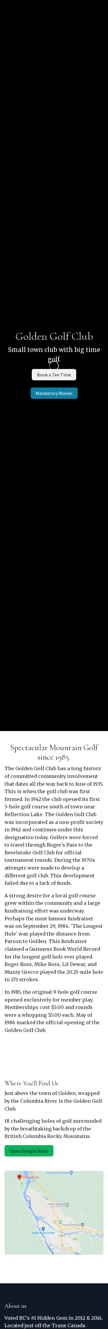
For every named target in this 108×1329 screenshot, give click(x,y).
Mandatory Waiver (54, 393)
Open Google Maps (29, 1151)
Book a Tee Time (54, 375)
